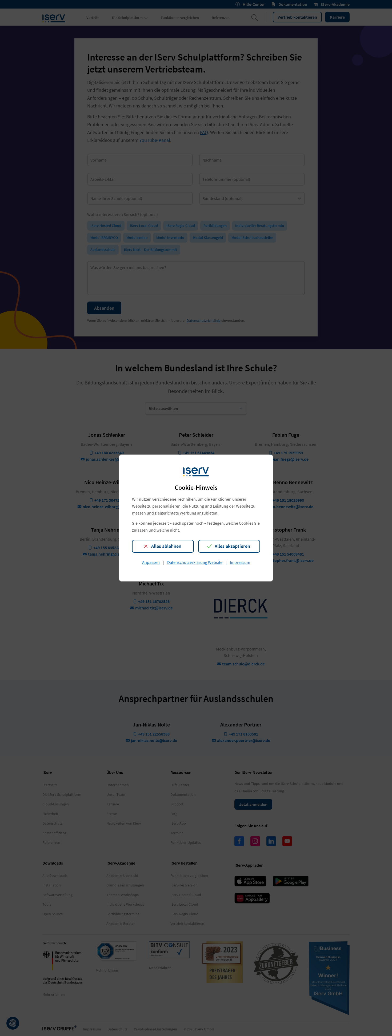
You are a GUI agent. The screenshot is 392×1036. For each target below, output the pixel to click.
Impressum (240, 562)
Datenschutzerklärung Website (194, 562)
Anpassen (151, 562)
